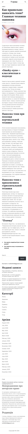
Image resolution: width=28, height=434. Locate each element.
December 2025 (6, 343)
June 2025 (5, 356)
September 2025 (6, 351)
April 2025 (5, 361)
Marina (5, 22)
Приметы (4, 304)
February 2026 (6, 338)
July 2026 (5, 325)
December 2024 (6, 372)
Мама (3, 302)
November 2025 (6, 346)
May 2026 (5, 330)
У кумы (14, 2)
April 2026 (5, 333)
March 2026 (5, 335)
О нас (3, 379)
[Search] (25, 2)
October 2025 (6, 348)
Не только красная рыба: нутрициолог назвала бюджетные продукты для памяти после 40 (13, 288)
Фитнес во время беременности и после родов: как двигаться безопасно (14, 279)
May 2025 (5, 359)
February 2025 (6, 367)
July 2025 (5, 354)
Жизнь (4, 296)
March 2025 (5, 364)
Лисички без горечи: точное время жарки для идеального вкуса (12, 283)
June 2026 (5, 328)
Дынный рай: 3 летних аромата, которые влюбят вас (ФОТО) (11, 275)
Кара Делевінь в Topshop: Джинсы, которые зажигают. (12, 271)
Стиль (3, 312)
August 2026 (5, 323)
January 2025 (6, 369)
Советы (3, 6)
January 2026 (6, 341)
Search (4, 255)
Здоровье (5, 299)
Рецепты (4, 307)
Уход (3, 315)
